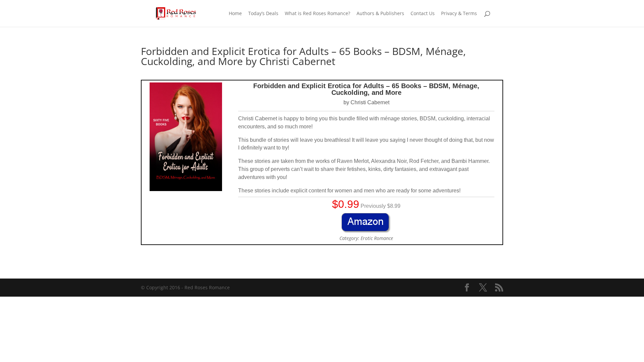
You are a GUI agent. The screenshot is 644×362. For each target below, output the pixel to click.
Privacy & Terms (459, 13)
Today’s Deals (263, 13)
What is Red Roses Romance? (317, 13)
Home (235, 13)
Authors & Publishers (380, 13)
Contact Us (423, 13)
